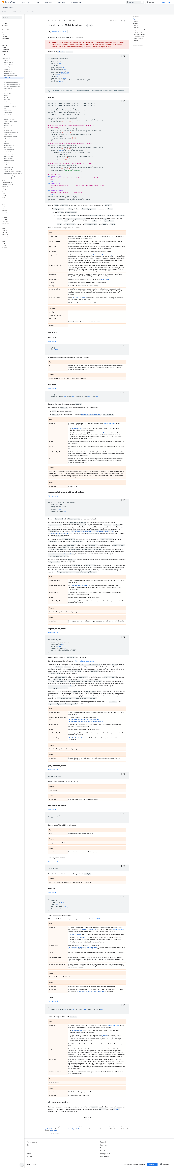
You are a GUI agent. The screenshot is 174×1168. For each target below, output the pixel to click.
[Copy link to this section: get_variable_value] (67, 805)
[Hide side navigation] (22, 1165)
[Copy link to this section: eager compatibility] (71, 1102)
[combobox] (135, 2)
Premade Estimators (109, 423)
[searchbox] (12, 17)
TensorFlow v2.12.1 (9, 8)
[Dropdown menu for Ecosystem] (54, 2)
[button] (12, 32)
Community (61, 2)
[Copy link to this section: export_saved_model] (68, 629)
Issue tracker (104, 1145)
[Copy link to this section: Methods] (59, 333)
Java (26, 12)
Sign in (170, 2)
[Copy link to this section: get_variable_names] (68, 766)
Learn (29, 2)
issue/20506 (96, 919)
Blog (28, 1145)
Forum (28, 1148)
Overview (5, 12)
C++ (20, 12)
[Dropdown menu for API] (41, 2)
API (38, 2)
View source (52, 341)
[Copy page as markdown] (90, 25)
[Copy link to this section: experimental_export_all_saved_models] (85, 492)
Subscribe (152, 1164)
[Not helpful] (124, 21)
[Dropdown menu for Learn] (33, 2)
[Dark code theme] (121, 55)
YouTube (29, 1156)
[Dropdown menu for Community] (67, 2)
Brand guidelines (105, 1153)
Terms (28, 1164)
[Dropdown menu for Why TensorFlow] (83, 2)
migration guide (100, 46)
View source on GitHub (59, 31)
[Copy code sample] (124, 55)
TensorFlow (51, 21)
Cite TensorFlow (104, 1156)
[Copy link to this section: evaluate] (58, 384)
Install (23, 2)
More (32, 12)
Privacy (34, 1164)
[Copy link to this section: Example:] (56, 97)
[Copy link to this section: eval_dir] (58, 338)
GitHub (162, 2)
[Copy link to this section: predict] (57, 888)
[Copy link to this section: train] (55, 997)
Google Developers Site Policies (74, 1129)
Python (14, 12)
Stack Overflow (104, 1151)
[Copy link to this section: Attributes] (56, 308)
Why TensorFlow (76, 2)
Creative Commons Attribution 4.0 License (94, 1127)
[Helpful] (121, 21)
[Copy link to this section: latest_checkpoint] (66, 858)
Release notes (104, 1148)
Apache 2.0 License (50, 1129)
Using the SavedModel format (84, 661)
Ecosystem (48, 2)
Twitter (29, 1153)
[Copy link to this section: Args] (54, 233)
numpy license (53, 1130)
